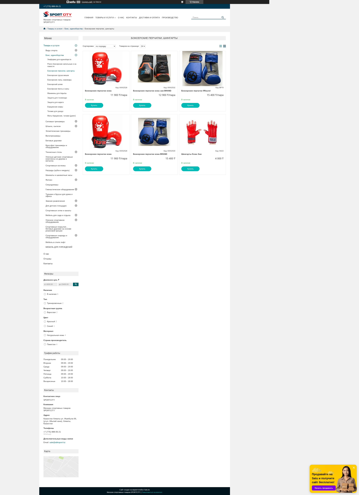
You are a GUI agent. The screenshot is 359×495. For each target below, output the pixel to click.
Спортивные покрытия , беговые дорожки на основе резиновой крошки (58, 229)
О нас (121, 17)
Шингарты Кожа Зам (191, 154)
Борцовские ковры (55, 107)
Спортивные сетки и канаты (58, 210)
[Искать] (222, 17)
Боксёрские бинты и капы (58, 89)
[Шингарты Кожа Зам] (202, 131)
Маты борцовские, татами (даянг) (61, 116)
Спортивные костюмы (56, 165)
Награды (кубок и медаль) (58, 170)
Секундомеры (52, 185)
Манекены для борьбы (56, 93)
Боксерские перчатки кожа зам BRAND (152, 91)
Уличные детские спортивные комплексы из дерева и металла (59, 159)
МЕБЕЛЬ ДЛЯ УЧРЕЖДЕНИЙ (59, 247)
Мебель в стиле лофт (55, 242)
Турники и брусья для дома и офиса (59, 195)
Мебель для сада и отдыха (58, 215)
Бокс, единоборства (74, 29)
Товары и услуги (104, 17)
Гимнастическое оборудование (60, 189)
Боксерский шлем (55, 84)
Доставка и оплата (149, 17)
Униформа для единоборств (59, 59)
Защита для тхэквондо (57, 98)
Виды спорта (51, 50)
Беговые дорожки (54, 140)
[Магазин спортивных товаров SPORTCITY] (57, 14)
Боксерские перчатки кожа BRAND (150, 154)
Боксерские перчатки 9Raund (195, 91)
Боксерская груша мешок (58, 75)
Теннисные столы (54, 152)
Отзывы (47, 259)
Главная (88, 17)
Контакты (131, 17)
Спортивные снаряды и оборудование (56, 236)
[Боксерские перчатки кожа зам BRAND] (154, 68)
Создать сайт (87, 2)
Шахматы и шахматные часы (59, 175)
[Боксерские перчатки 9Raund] (202, 68)
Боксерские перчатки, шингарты (61, 71)
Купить (94, 105)
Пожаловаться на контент (152, 492)
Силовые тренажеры (55, 121)
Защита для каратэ (55, 102)
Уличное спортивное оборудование (55, 221)
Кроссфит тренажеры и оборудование (56, 146)
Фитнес (49, 180)
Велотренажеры (53, 136)
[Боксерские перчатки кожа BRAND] (154, 131)
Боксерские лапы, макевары (59, 80)
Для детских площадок (56, 206)
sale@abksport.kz (57, 442)
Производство (170, 17)
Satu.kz (147, 490)
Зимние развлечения (55, 201)
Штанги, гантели (53, 126)
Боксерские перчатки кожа (98, 91)
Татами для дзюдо (55, 111)
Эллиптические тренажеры (58, 131)
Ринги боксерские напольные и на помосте (61, 65)
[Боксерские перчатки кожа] (106, 68)
